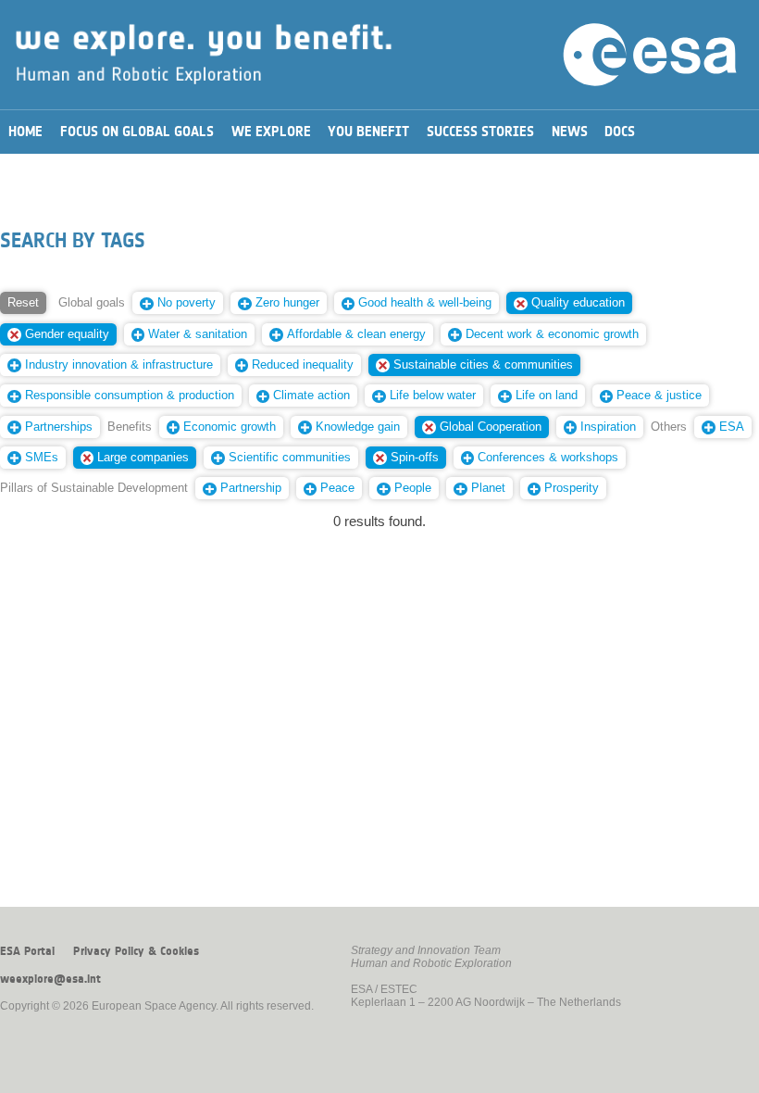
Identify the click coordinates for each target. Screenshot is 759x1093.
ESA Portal (27, 951)
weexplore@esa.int (50, 979)
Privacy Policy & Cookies (136, 951)
